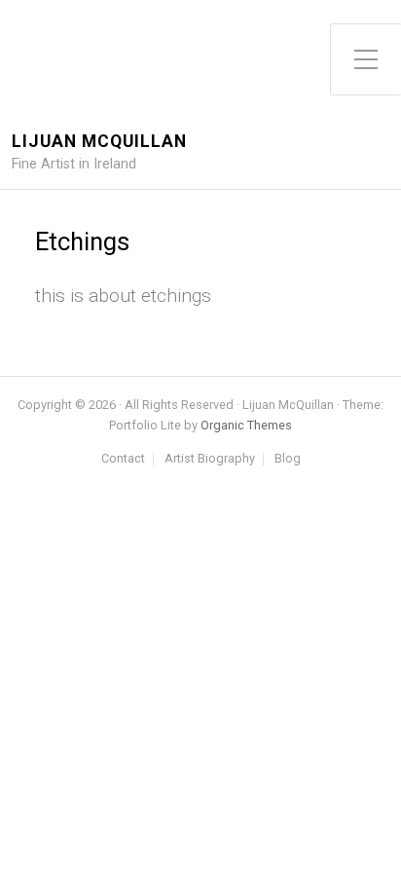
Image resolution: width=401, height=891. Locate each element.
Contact (123, 459)
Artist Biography (209, 459)
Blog (287, 459)
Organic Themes (246, 425)
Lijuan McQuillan (99, 141)
